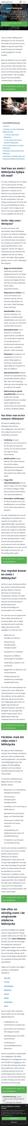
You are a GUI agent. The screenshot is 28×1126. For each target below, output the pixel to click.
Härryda (7, 978)
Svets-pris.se (6, 2)
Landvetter (8, 1002)
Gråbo (6, 998)
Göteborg (7, 990)
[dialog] (14, 1115)
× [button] (26, 1105)
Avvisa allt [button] (14, 1122)
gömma (6, 126)
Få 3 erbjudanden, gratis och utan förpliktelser (12, 24)
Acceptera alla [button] (14, 1118)
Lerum (6, 994)
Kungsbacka (8, 986)
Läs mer (11, 1115)
